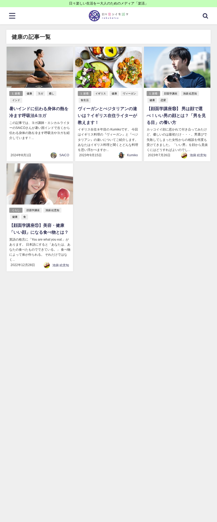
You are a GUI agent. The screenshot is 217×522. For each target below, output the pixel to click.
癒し (51, 93)
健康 (29, 93)
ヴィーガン (129, 93)
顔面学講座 (170, 93)
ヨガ (40, 93)
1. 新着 (16, 93)
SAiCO (64, 155)
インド (16, 100)
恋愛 (163, 100)
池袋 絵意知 (190, 93)
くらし (16, 210)
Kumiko (132, 155)
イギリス (100, 93)
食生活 (85, 100)
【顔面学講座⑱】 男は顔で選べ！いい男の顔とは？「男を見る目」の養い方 (176, 115)
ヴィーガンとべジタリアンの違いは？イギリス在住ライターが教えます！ (107, 115)
